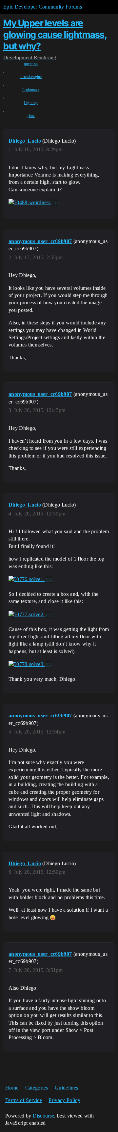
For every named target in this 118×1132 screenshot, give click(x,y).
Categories (36, 1088)
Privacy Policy (64, 1100)
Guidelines (66, 1088)
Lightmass (30, 90)
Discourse (43, 1115)
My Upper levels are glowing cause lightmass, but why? (55, 34)
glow (31, 115)
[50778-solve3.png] (31, 664)
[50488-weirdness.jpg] (34, 203)
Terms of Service (23, 1100)
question (31, 64)
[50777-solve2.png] (31, 615)
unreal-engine (31, 76)
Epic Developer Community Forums (42, 7)
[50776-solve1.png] (31, 579)
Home (11, 1088)
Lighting (31, 102)
